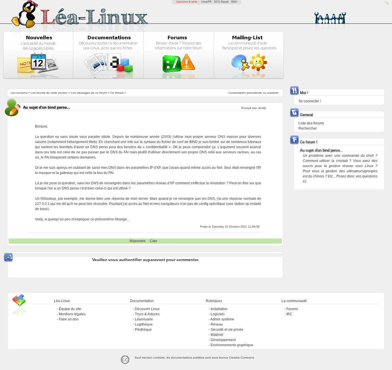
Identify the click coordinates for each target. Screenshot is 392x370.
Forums (292, 309)
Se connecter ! (309, 101)
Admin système (222, 319)
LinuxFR (206, 1)
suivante (272, 92)
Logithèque (144, 324)
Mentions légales (72, 314)
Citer (153, 241)
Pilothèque (143, 330)
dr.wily (262, 107)
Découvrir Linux (147, 309)
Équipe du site (70, 309)
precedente (254, 92)
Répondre (137, 241)
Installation (219, 309)
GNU (234, 1)
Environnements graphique (232, 345)
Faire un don (69, 319)
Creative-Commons (241, 357)
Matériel (217, 335)
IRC (289, 314)
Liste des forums (311, 123)
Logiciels (218, 314)
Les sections (19, 92)
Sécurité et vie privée (227, 330)
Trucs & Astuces (147, 314)
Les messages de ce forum (89, 92)
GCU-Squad (221, 1)
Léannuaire (144, 319)
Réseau (217, 324)
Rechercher (307, 128)
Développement (223, 340)
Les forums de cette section (49, 92)
